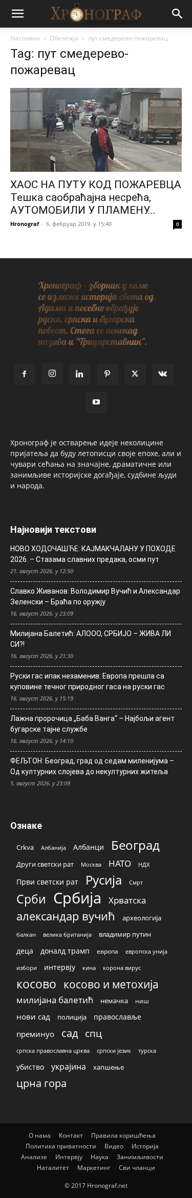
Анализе (34, 1156)
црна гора (41, 1083)
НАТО (120, 863)
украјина (68, 1066)
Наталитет (53, 1167)
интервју (59, 967)
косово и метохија (111, 984)
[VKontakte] (163, 374)
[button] (17, 14)
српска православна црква (53, 1050)
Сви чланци (137, 1167)
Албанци (88, 847)
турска (147, 1050)
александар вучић (65, 916)
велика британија (67, 934)
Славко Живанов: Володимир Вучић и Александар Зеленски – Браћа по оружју (95, 596)
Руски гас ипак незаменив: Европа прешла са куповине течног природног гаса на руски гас (87, 681)
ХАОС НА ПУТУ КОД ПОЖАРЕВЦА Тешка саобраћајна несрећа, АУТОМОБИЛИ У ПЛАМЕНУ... (95, 197)
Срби (31, 899)
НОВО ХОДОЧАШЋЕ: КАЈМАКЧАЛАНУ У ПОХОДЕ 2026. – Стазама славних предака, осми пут (93, 554)
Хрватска (127, 900)
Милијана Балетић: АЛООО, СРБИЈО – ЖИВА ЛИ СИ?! (90, 638)
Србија (77, 898)
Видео (113, 1146)
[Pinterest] (107, 374)
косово (36, 984)
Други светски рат (45, 864)
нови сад (33, 1016)
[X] (135, 374)
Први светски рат (47, 882)
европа (107, 951)
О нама (40, 1135)
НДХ (144, 864)
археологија (141, 918)
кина (89, 967)
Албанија (53, 847)
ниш (142, 1001)
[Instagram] (52, 374)
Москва (91, 864)
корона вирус (122, 967)
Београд (135, 845)
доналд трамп (65, 951)
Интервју (68, 1156)
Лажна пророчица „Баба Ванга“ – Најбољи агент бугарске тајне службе (92, 723)
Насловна (25, 38)
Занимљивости (140, 1156)
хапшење (108, 1067)
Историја (145, 1146)
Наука (100, 1156)
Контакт (71, 1135)
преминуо (35, 1034)
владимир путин (125, 934)
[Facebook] (24, 374)
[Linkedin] (80, 374)
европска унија (146, 951)
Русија (104, 880)
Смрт (136, 882)
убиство (30, 1067)
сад (69, 1033)
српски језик (114, 1050)
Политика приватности (61, 1146)
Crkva (25, 847)
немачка (114, 1000)
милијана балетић (54, 999)
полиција (72, 1017)
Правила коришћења (123, 1135)
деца (24, 951)
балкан (26, 934)
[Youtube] (96, 402)
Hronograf (24, 224)
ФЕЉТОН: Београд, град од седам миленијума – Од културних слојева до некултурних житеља (92, 766)
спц (93, 1033)
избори (26, 967)
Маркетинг (94, 1167)
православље (117, 1017)
